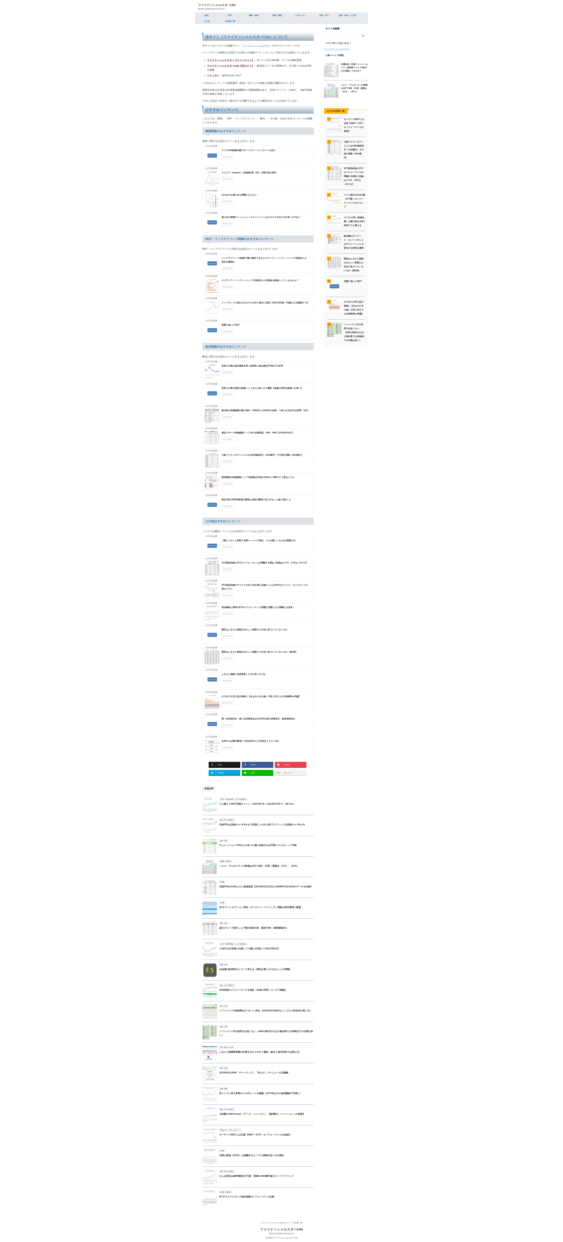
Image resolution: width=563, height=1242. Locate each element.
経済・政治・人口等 (347, 15)
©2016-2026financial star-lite (281, 1233)
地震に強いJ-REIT (353, 281)
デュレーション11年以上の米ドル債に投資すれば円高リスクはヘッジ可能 (258, 845)
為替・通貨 (277, 15)
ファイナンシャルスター (256, 45)
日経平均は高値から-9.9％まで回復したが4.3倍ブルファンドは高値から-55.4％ (262, 824)
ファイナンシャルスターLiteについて (275, 1223)
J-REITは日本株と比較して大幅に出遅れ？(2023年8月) (249, 948)
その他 (207, 21)
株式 (207, 15)
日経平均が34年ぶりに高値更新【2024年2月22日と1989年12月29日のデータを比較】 (266, 886)
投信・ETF (324, 15)
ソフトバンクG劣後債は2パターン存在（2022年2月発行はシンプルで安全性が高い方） (265, 1010)
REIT (230, 15)
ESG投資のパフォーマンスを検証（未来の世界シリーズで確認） (253, 989)
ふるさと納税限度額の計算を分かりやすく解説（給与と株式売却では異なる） (260, 1051)
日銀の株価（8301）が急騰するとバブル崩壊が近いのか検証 (251, 1155)
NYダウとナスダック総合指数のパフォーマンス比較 (246, 1196)
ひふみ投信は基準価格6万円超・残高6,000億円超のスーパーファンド (256, 1175)
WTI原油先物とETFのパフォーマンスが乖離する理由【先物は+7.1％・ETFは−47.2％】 (354, 176)
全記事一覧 (230, 21)
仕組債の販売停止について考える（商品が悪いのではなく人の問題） (255, 969)
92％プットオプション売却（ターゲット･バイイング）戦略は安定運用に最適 (260, 907)
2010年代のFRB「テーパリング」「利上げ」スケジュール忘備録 (253, 1072)
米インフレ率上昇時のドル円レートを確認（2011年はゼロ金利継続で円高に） (260, 1093)
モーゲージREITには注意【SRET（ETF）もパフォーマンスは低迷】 (255, 1134)
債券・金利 (253, 15)
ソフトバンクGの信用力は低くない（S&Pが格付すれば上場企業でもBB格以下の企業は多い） (354, 332)
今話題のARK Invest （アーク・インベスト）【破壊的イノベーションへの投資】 (262, 1113)
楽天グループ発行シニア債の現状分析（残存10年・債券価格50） (253, 927)
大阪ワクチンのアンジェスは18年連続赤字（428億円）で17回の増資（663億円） (354, 149)
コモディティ (300, 15)
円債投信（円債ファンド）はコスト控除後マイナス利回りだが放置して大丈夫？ (354, 67)
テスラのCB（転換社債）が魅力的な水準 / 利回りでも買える (354, 221)
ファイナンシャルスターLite (216, 5)
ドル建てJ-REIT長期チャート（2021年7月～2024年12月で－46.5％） (257, 803)
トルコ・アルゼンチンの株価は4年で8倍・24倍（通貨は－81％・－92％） (259, 865)
